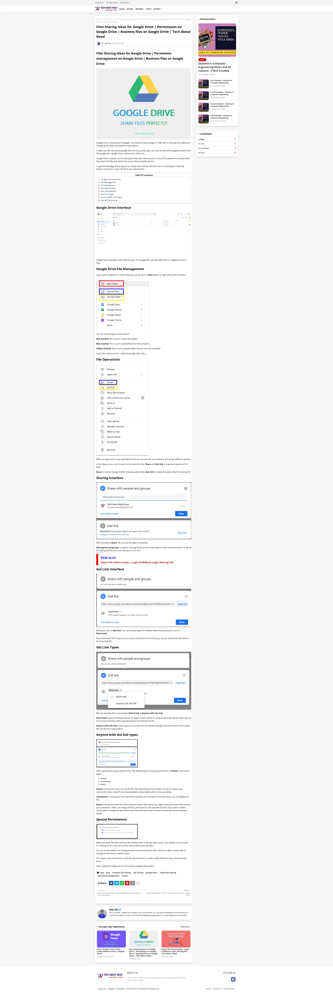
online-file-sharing (168, 872)
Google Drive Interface (111, 179)
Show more (185, 927)
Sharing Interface (108, 188)
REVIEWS (139, 9)
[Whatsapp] (122, 883)
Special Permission (109, 200)
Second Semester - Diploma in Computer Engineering (222, 105)
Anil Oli (113, 909)
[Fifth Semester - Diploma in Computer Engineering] (203, 118)
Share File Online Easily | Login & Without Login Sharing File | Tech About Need (175, 951)
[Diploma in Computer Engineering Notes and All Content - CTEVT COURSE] (217, 40)
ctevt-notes (217, 148)
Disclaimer (124, 2)
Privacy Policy (112, 2)
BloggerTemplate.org (149, 989)
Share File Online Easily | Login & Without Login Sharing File (137, 562)
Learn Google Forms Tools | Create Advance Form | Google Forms (110, 951)
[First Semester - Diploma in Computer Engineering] (203, 83)
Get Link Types (107, 194)
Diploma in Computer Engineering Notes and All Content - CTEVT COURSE (214, 67)
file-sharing (138, 872)
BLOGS (130, 9)
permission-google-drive (108, 876)
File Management (108, 182)
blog (108, 872)
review (105, 19)
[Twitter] (116, 883)
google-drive (151, 872)
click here (136, 550)
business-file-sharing (121, 872)
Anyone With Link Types (111, 197)
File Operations (107, 185)
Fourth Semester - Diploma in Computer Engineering (222, 93)
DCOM (157, 9)
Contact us (99, 2)
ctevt (217, 143)
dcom (217, 152)
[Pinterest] (127, 883)
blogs (217, 139)
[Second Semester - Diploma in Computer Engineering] (203, 107)
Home (121, 9)
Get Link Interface (108, 191)
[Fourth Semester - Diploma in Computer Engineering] (203, 95)
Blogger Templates (116, 989)
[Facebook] (111, 883)
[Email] (132, 883)
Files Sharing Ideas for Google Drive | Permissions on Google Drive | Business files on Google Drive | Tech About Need (143, 952)
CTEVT (148, 9)
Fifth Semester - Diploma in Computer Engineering (221, 116)
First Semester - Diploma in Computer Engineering (221, 81)
